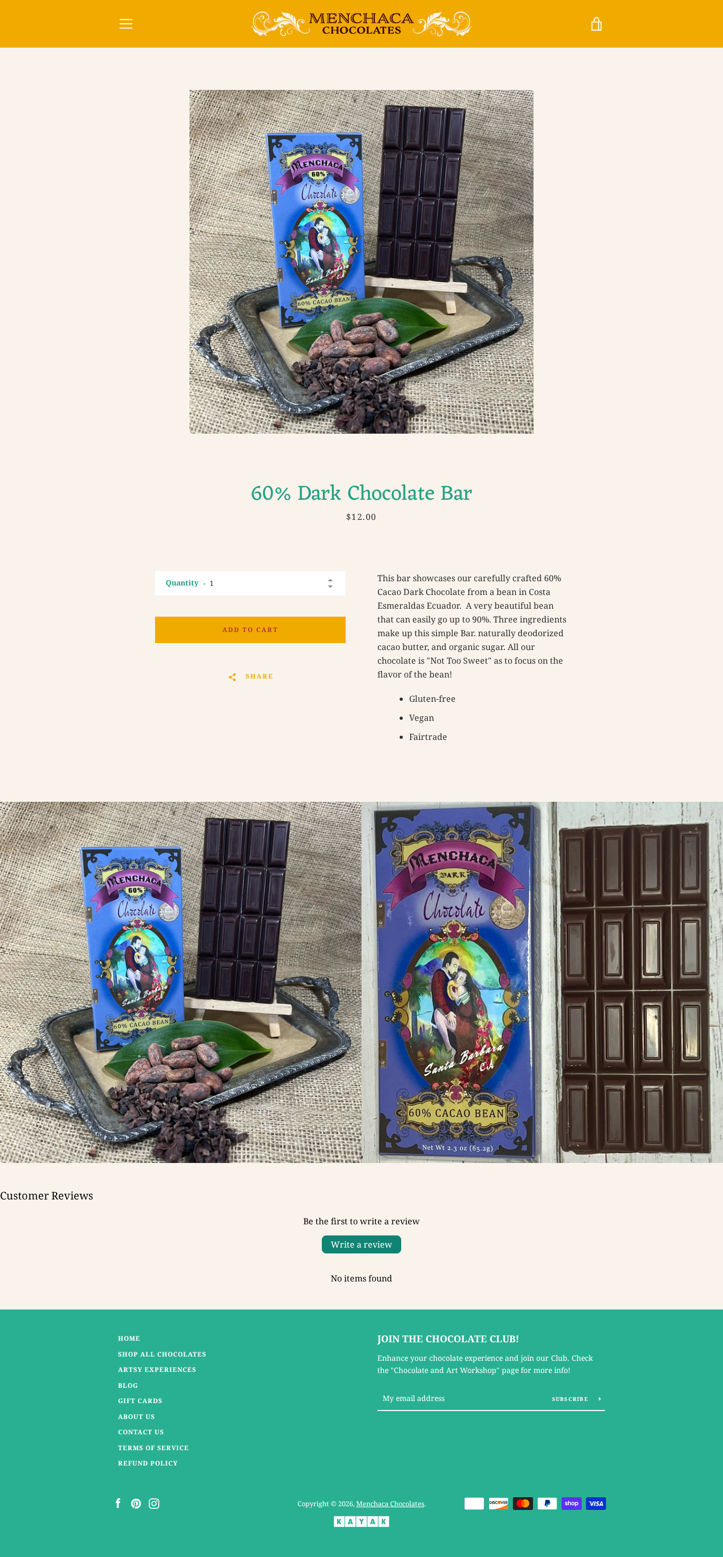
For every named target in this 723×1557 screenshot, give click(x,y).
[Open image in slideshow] (361, 262)
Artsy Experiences (157, 1369)
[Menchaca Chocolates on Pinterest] (136, 1503)
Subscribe (571, 1399)
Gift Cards (140, 1400)
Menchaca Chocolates (390, 1503)
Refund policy (148, 1463)
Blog (128, 1385)
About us (136, 1416)
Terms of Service (153, 1447)
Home (129, 1338)
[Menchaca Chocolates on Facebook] (118, 1503)
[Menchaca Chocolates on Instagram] (154, 1503)
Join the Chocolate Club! (448, 1338)
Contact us (141, 1431)
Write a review (361, 1244)
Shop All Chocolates (162, 1354)
